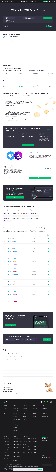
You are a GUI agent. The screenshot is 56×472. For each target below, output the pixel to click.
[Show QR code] (51, 402)
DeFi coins (14, 424)
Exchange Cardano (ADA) (16, 447)
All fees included (8, 20)
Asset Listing (25, 416)
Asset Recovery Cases (45, 416)
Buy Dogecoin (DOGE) (7, 447)
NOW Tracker (15, 413)
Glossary (34, 410)
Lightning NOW (15, 430)
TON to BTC (12, 238)
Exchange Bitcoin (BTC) (16, 438)
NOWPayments (25, 419)
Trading (14, 433)
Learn (35, 1)
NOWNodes (24, 422)
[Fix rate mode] (33, 18)
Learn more (48, 129)
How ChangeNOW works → (8, 389)
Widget (24, 413)
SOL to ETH (34, 438)
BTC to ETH (24, 449)
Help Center (34, 413)
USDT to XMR (25, 441)
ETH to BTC (24, 444)
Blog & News (5, 408)
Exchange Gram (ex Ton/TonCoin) (16, 453)
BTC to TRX (34, 446)
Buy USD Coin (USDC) (7, 444)
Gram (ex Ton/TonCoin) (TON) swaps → (11, 386)
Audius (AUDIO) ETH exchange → (9, 387)
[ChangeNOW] (2, 1)
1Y (11, 40)
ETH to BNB (29, 441)
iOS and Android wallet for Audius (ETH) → (11, 393)
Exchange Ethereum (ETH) (17, 439)
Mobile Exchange (15, 410)
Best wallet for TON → (7, 391)
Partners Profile (25, 408)
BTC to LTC (34, 443)
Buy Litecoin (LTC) (6, 449)
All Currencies (15, 460)
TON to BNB (12, 284)
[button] (18, 18)
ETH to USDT (35, 444)
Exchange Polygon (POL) (16, 450)
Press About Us (6, 410)
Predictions (15, 416)
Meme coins (15, 422)
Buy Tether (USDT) (6, 441)
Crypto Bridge (15, 425)
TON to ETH (12, 248)
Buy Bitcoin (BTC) (6, 438)
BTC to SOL (34, 452)
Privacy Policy (44, 410)
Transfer (31, 1)
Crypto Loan (15, 427)
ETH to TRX (34, 449)
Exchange (23, 1)
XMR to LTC (29, 444)
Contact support (10, 325)
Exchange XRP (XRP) (16, 454)
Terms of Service (44, 408)
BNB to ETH (24, 447)
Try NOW (15, 197)
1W (5, 40)
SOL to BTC (24, 450)
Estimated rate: (8, 21)
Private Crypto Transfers (16, 419)
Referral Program (25, 410)
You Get (26, 17)
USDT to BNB (35, 441)
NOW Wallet (15, 411)
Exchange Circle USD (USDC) (17, 444)
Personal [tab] (6, 1)
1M (7, 40)
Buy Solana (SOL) (6, 455)
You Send (6, 17)
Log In (45, 1)
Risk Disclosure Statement (45, 411)
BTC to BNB (29, 449)
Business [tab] (11, 1)
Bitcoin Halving (35, 416)
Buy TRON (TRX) (6, 452)
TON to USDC (12, 291)
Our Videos (5, 411)
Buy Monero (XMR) (6, 450)
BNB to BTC (29, 443)
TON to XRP (12, 281)
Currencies (5, 4)
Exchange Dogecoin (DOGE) (17, 449)
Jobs (4, 413)
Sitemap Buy (5, 461)
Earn (27, 1)
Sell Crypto (5, 460)
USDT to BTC (25, 452)
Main (1, 4)
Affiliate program (25, 411)
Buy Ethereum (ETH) (6, 439)
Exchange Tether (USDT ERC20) (17, 441)
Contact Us (34, 411)
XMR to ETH (29, 446)
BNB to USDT (30, 452)
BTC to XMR (25, 438)
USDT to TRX (30, 438)
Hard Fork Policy (44, 413)
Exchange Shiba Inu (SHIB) (17, 456)
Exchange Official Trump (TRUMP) (16, 458)
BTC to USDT (25, 439)
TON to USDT (12, 254)
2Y (13, 40)
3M (9, 40)
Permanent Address (16, 408)
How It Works (35, 408)
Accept (40, 469)
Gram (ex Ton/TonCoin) (11, 4)
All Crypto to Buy (6, 458)
